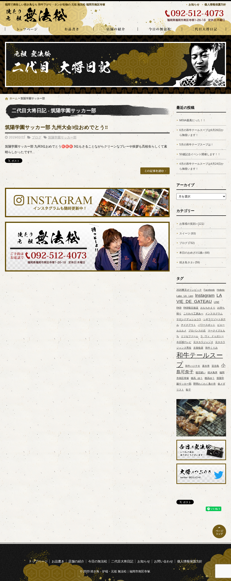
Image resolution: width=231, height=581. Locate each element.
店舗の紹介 (115, 29)
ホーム (13, 98)
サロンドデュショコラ (188, 319)
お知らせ (194, 4)
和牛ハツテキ (192, 365)
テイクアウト (188, 325)
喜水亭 (206, 365)
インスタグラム (214, 313)
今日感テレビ (183, 342)
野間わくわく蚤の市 (204, 383)
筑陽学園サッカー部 (62, 137)
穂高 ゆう (197, 378)
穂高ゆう (210, 378)
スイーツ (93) (187, 233)
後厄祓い (201, 372)
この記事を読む (155, 170)
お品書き (71, 29)
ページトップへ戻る (219, 531)
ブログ (36, 137)
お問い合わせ (163, 561)
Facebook (209, 289)
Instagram (205, 295)
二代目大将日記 (204, 29)
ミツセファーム (189, 336)
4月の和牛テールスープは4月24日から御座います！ (201, 166)
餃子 (188, 389)
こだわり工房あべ (193, 313)
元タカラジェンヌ (203, 342)
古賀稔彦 (198, 347)
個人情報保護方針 (215, 4)
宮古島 (215, 365)
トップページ (27, 29)
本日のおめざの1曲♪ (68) (194, 252)
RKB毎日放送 (190, 307)
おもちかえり (207, 307)
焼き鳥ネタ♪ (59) (189, 262)
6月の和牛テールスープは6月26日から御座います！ (201, 133)
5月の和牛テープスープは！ (196, 144)
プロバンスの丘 (197, 330)
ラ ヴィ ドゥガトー (212, 336)
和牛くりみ (211, 347)
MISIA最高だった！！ (192, 120)
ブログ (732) (187, 243)
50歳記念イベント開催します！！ (199, 154)
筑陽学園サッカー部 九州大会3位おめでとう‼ (56, 127)
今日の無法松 (160, 29)
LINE (216, 302)
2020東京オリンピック (189, 289)
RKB (178, 307)
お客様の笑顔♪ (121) (191, 223)
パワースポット (206, 325)
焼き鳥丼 (212, 372)
